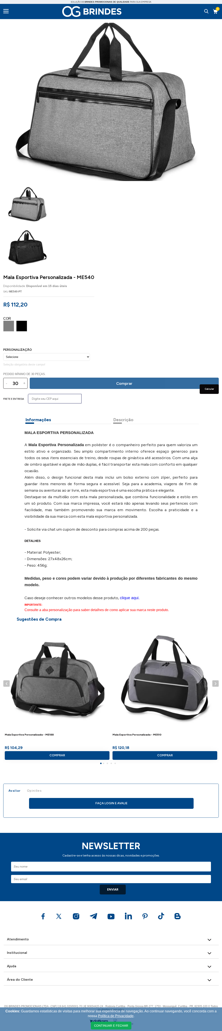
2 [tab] (104, 764)
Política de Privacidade (116, 1016)
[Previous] (6, 683)
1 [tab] (101, 764)
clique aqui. (130, 598)
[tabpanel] (57, 694)
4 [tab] (112, 764)
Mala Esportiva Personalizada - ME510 (137, 734)
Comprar (57, 755)
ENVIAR (112, 889)
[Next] (215, 683)
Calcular (209, 389)
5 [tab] (115, 764)
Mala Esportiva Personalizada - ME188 (29, 734)
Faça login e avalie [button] (111, 803)
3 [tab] (108, 764)
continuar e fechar (111, 1025)
